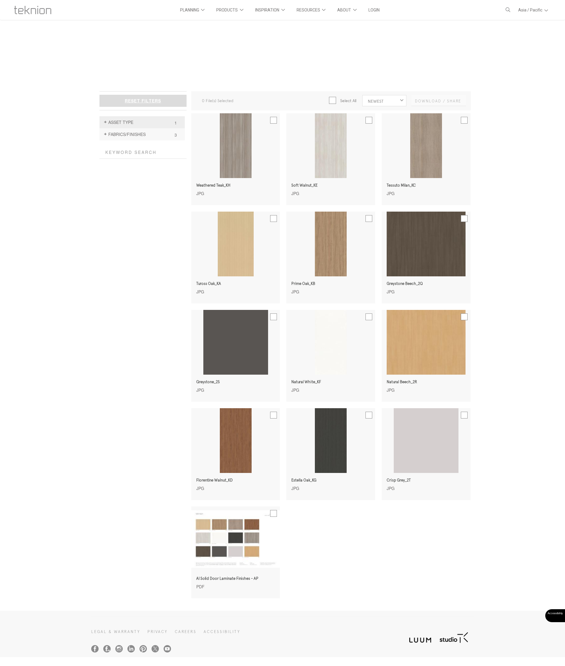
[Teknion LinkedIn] (131, 648)
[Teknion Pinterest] (143, 648)
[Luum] (418, 637)
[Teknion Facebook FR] (107, 648)
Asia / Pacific (530, 10)
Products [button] (227, 10)
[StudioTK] (454, 637)
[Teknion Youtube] (167, 648)
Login (374, 10)
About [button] (344, 10)
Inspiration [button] (267, 10)
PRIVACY (157, 632)
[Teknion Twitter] (155, 648)
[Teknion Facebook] (95, 648)
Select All (348, 100)
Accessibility (222, 632)
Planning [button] (190, 10)
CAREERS (186, 632)
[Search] (507, 10)
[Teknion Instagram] (119, 648)
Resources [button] (309, 10)
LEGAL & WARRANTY (115, 632)
